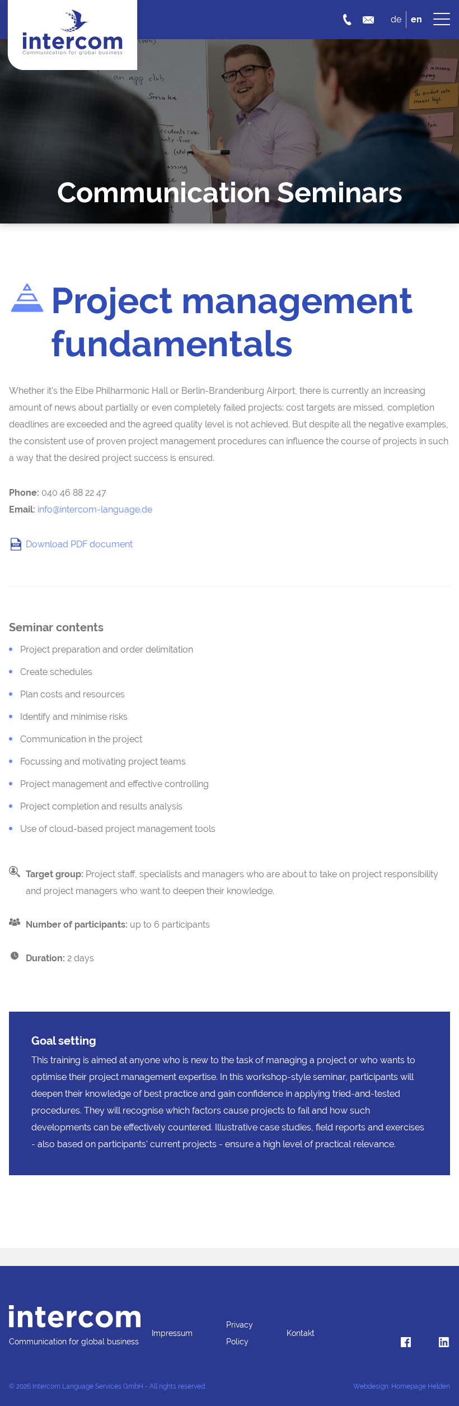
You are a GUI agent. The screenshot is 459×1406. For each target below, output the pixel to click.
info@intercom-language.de (95, 509)
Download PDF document (79, 544)
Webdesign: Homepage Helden (401, 1386)
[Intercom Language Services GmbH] (74, 1316)
